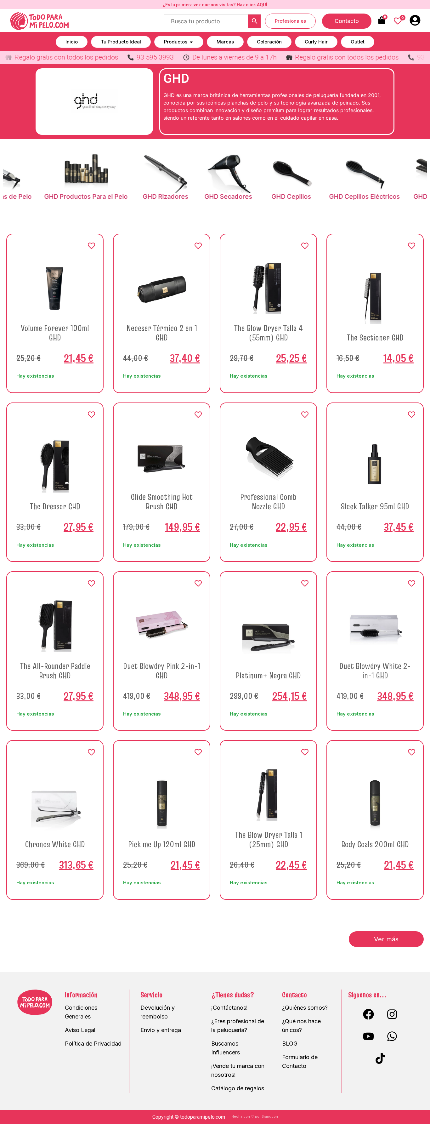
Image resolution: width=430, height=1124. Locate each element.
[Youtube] (369, 1036)
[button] (386, 939)
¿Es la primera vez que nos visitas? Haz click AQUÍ (215, 4)
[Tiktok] (380, 1058)
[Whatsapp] (392, 1036)
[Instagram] (392, 1014)
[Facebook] (369, 1014)
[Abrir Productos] (191, 42)
